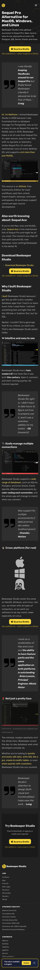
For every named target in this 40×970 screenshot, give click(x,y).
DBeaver (5, 940)
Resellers (5, 896)
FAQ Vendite (6, 893)
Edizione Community (9, 910)
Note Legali (6, 887)
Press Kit (5, 883)
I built (4, 296)
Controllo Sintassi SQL (9, 920)
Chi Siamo (5, 877)
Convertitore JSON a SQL (11, 923)
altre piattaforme (9, 54)
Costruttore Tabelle (9, 917)
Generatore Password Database (13, 929)
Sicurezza (5, 890)
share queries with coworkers (16, 763)
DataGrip (5, 944)
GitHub (22, 186)
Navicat (5, 953)
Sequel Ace (12, 229)
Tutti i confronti (7, 956)
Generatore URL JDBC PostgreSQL (14, 926)
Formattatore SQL (8, 914)
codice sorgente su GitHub (27, 54)
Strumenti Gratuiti (11, 907)
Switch (26, 963)
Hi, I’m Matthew (9, 114)
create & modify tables (17, 760)
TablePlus (5, 947)
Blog (3, 880)
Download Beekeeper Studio (19, 265)
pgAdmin (5, 950)
